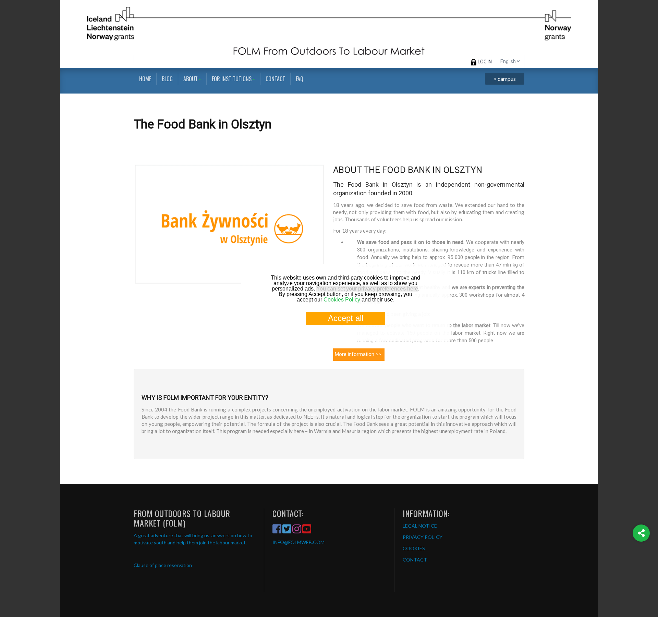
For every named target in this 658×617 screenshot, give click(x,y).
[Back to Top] (641, 560)
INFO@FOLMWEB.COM (298, 542)
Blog (167, 79)
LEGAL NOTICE (420, 526)
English (508, 61)
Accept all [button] (345, 318)
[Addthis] (641, 533)
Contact (275, 79)
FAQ (299, 79)
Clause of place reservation (163, 565)
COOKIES (414, 548)
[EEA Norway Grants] (329, 27)
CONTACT (415, 560)
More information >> (358, 354)
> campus (505, 78)
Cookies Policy (342, 300)
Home (145, 79)
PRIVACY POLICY (422, 537)
